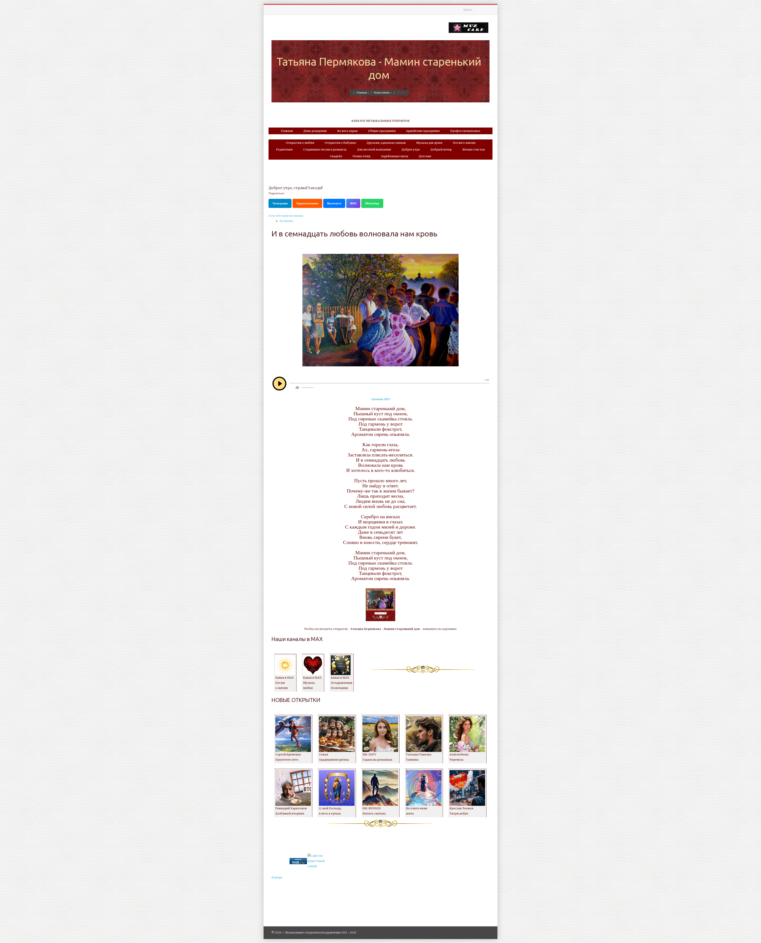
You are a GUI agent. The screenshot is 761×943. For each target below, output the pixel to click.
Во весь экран (347, 131)
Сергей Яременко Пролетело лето (288, 757)
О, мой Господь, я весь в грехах (330, 811)
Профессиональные (465, 131)
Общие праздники (382, 131)
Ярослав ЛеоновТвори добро (461, 811)
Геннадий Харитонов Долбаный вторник (291, 811)
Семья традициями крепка (334, 757)
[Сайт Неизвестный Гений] (316, 861)
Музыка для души (429, 143)
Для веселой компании (374, 149)
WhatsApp (372, 203)
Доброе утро (411, 149)
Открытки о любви (300, 143)
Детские (425, 156)
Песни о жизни (464, 143)
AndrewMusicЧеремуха (459, 757)
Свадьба (336, 156)
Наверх (277, 877)
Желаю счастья (473, 149)
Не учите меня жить (416, 811)
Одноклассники (307, 203)
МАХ (353, 203)
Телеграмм (280, 203)
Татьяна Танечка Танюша (418, 757)
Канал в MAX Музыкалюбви (312, 683)
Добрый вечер (441, 149)
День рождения (315, 131)
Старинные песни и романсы (325, 149)
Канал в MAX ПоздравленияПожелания (341, 683)
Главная (287, 131)
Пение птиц (361, 156)
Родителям (284, 149)
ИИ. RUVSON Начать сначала (374, 811)
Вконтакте (334, 203)
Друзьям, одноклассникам (386, 143)
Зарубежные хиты (394, 156)
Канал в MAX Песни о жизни (284, 683)
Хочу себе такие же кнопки (286, 215)
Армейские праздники (423, 131)
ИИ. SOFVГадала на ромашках (377, 757)
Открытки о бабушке (340, 143)
